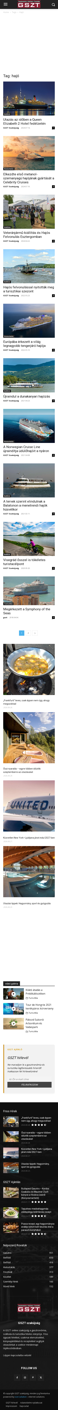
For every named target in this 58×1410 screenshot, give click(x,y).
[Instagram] (25, 1378)
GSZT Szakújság (11, 128)
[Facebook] (17, 1378)
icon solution (21, 1396)
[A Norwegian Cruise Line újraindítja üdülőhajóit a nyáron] (29, 426)
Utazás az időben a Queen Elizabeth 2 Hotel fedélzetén (24, 121)
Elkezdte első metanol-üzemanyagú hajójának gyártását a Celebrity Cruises (28, 178)
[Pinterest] (33, 1378)
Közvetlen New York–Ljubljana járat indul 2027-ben (29, 837)
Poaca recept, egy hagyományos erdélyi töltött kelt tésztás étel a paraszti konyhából (37, 1227)
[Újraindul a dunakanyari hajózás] (29, 375)
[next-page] (35, 633)
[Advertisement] (29, 44)
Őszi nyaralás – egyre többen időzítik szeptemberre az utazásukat (22, 770)
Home (6, 12)
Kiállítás (7, 227)
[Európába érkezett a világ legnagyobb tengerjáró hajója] (29, 321)
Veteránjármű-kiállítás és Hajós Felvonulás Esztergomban (26, 235)
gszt (5, 617)
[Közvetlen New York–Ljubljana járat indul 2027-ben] (29, 806)
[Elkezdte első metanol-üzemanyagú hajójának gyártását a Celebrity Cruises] (29, 153)
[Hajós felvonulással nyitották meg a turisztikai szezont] (29, 266)
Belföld (7, 282)
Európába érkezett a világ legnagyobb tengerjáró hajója (24, 344)
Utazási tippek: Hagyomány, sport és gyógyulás (27, 903)
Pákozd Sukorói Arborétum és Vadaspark (35, 1023)
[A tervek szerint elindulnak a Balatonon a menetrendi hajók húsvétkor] (29, 480)
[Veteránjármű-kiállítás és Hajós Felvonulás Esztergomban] (29, 212)
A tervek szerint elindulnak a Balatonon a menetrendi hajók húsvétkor (25, 505)
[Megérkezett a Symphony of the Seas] (29, 590)
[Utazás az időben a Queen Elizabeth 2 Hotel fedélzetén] (29, 99)
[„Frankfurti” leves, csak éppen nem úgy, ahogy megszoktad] (29, 670)
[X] (41, 1378)
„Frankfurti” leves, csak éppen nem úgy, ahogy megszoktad (26, 702)
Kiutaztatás (9, 169)
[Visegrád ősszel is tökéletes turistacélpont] (29, 539)
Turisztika (8, 604)
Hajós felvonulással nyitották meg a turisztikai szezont (28, 289)
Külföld (7, 114)
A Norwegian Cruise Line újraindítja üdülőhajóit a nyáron (26, 449)
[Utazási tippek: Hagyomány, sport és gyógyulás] (29, 872)
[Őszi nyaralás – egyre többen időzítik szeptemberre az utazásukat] (29, 738)
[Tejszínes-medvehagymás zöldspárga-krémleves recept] (11, 1212)
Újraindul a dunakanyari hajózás (26, 396)
